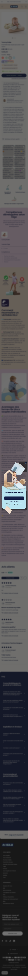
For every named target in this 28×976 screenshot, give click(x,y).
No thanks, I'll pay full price (14, 501)
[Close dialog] (26, 463)
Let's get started (13, 498)
